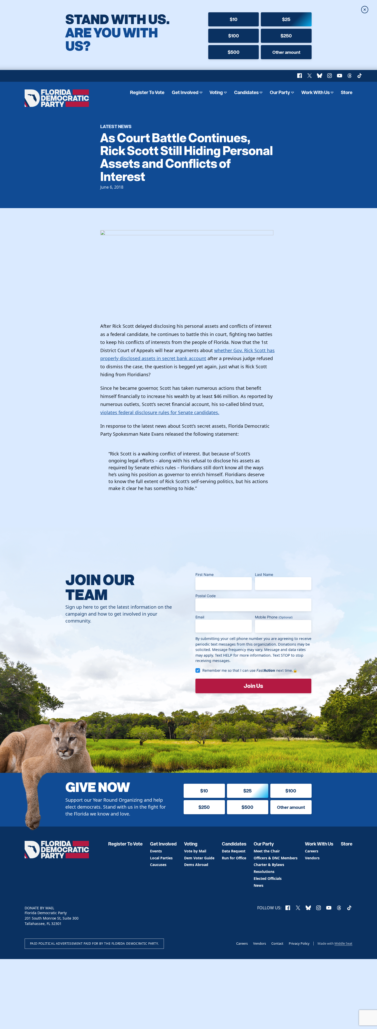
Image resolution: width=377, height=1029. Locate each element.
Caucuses (158, 865)
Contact (277, 943)
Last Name (264, 574)
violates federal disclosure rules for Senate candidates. (159, 412)
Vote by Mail (195, 851)
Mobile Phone (274, 617)
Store (346, 92)
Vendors (312, 858)
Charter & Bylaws (269, 865)
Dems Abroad (196, 865)
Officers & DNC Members (275, 858)
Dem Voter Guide (199, 858)
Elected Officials (268, 879)
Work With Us (315, 92)
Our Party (280, 92)
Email (199, 617)
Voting (216, 92)
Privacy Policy (299, 943)
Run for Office (234, 858)
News (258, 885)
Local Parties (161, 858)
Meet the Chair (267, 851)
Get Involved (185, 92)
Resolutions (264, 872)
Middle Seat (343, 943)
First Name (204, 574)
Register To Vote (147, 92)
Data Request (233, 851)
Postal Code (205, 596)
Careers (311, 851)
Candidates (246, 92)
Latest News (116, 126)
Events (156, 851)
